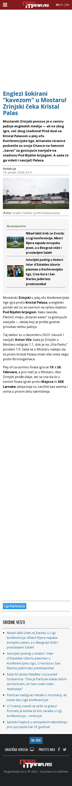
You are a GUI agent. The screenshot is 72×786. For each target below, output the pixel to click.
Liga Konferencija (14, 606)
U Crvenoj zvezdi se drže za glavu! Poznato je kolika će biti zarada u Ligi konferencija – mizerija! (34, 711)
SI (62, 5)
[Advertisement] (36, 49)
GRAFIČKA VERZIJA (17, 750)
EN (67, 5)
